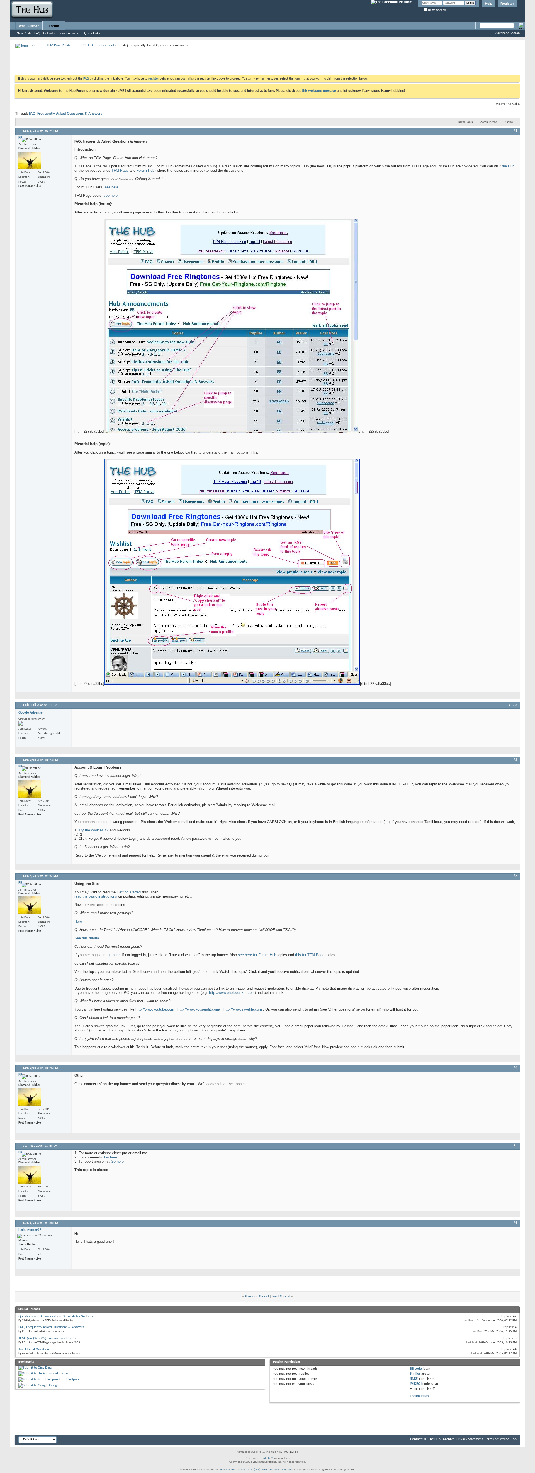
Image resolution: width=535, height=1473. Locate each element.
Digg (48, 1367)
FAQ (37, 33)
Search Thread (488, 122)
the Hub (508, 166)
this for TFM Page (309, 955)
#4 (515, 1067)
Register (507, 4)
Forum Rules (419, 1396)
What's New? (29, 26)
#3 (515, 876)
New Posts (24, 33)
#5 (515, 1145)
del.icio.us (61, 1373)
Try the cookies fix (94, 830)
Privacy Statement (469, 1439)
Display (508, 122)
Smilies (415, 1374)
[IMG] (414, 1379)
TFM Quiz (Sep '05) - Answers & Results (47, 1338)
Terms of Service (497, 1439)
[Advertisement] (116, 61)
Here (78, 921)
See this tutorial (87, 938)
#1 (515, 131)
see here (111, 187)
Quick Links (92, 33)
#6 (515, 1223)
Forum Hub (145, 170)
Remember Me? (437, 9)
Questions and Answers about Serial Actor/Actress (55, 1316)
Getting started (129, 892)
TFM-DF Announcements (97, 45)
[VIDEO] (416, 1384)
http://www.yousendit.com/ (198, 1009)
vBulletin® (266, 1458)
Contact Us (418, 1439)
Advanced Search (507, 33)
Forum (54, 26)
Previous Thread (257, 1296)
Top (514, 1439)
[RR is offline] (29, 160)
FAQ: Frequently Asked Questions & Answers (65, 114)
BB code (416, 1369)
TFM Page (119, 170)
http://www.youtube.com (154, 1009)
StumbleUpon (69, 1379)
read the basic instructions (95, 896)
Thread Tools (465, 122)
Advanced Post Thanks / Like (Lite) (239, 1469)
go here (114, 955)
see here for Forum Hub (257, 955)
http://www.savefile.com (242, 1009)
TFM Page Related (60, 45)
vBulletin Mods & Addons (278, 1469)
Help (488, 4)
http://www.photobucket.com (232, 992)
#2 (515, 759)
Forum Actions (68, 33)
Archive (448, 1439)
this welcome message (319, 91)
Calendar (49, 33)
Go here (110, 1157)
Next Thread (281, 1296)
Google (54, 1385)
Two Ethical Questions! (35, 1349)
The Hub (434, 1439)
